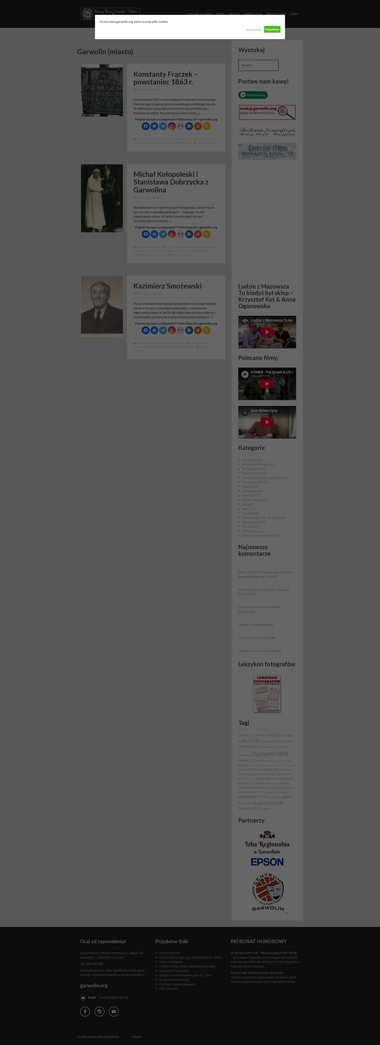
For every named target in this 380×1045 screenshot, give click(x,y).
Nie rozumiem (253, 29)
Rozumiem (272, 29)
